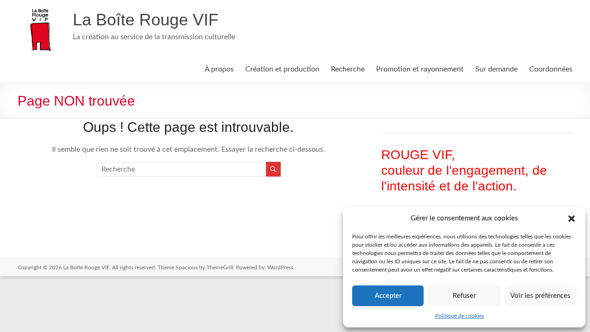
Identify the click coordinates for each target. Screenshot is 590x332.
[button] (571, 218)
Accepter (388, 295)
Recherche (348, 69)
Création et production (282, 69)
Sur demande (496, 69)
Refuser (464, 295)
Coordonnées (550, 69)
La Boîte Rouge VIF (145, 19)
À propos (219, 69)
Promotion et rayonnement (420, 69)
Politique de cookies (459, 316)
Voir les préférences (540, 295)
